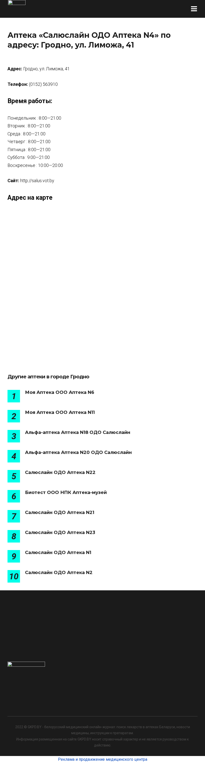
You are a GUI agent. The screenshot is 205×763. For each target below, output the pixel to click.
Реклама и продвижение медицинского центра (102, 759)
